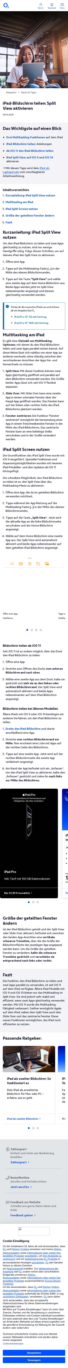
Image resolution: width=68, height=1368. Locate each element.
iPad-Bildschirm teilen (20, 144)
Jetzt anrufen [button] (20, 1187)
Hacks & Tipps (28, 92)
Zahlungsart (18, 1162)
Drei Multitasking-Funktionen (25, 137)
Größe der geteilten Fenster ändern (30, 215)
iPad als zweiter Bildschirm (23, 1119)
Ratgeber (11, 92)
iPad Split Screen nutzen (22, 209)
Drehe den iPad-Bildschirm (23, 729)
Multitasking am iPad (19, 202)
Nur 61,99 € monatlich (17, 893)
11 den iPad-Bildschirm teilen (31, 151)
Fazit (9, 222)
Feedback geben (21, 1215)
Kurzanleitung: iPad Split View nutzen (30, 195)
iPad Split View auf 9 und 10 (29, 157)
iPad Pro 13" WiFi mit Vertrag (31, 323)
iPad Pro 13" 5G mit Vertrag (30, 317)
